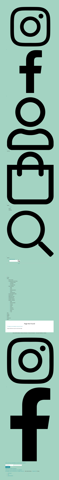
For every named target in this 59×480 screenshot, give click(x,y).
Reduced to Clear (11, 296)
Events (8, 314)
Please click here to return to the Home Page (14, 328)
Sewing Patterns (11, 297)
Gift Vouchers (11, 279)
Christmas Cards (13, 282)
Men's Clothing (11, 286)
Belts (11, 287)
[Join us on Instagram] (30, 49)
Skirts (11, 310)
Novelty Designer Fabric (12, 293)
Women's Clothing (12, 300)
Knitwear (11, 307)
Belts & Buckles (12, 302)
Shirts (11, 291)
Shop (8, 278)
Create (38, 471)
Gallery (8, 315)
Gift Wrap (11, 283)
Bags (11, 301)
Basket (10, 208)
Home (8, 277)
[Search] (19, 261)
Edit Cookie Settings (28, 471)
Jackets (11, 305)
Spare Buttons (12, 292)
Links (8, 316)
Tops (11, 311)
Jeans (11, 288)
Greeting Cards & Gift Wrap (13, 281)
